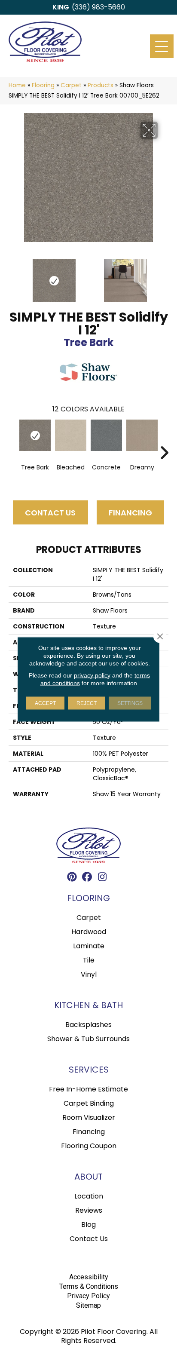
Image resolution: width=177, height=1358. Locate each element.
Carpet (71, 85)
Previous (13, 276)
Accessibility (88, 1277)
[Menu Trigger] (162, 46)
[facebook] (87, 878)
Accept (45, 703)
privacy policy (92, 674)
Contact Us (50, 512)
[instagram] (102, 878)
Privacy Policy (88, 1296)
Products (100, 85)
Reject (86, 703)
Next (164, 276)
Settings (130, 703)
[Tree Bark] (35, 435)
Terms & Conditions (88, 1286)
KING (60, 7)
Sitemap (88, 1305)
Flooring (43, 85)
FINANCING (130, 512)
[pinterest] (72, 878)
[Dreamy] (142, 435)
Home (17, 85)
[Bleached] (70, 435)
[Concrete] (106, 435)
